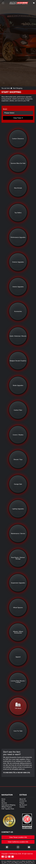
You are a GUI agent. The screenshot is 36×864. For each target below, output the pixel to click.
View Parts (17, 118)
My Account (23, 805)
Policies (22, 803)
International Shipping (8, 805)
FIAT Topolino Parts (8, 809)
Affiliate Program (7, 807)
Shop (3, 801)
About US (23, 799)
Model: (5, 109)
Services (4, 803)
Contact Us (23, 801)
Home (3, 799)
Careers (22, 807)
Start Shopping (17, 88)
